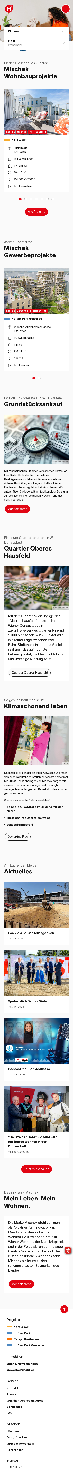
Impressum (13, 1460)
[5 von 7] (42, 199)
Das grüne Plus (17, 836)
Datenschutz (14, 1466)
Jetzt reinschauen (36, 1169)
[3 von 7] (31, 199)
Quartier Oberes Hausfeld (30, 672)
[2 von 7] (25, 199)
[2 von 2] (39, 378)
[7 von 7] (52, 199)
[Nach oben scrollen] (64, 1309)
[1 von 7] (20, 199)
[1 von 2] (33, 378)
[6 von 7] (47, 199)
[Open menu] (65, 8)
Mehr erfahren (17, 509)
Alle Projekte (36, 211)
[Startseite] (9, 9)
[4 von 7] (36, 199)
